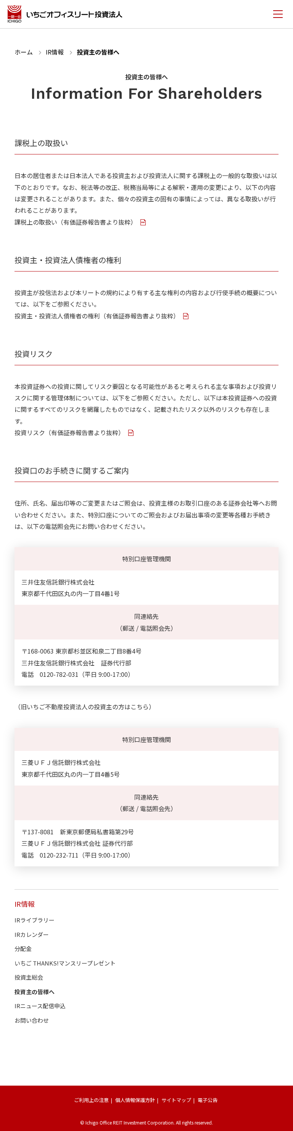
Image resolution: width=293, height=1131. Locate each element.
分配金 (23, 949)
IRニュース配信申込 (40, 1006)
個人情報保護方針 (135, 1100)
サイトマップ (176, 1100)
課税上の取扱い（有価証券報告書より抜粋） (76, 222)
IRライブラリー (34, 920)
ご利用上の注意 (91, 1100)
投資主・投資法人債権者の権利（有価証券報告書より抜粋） (97, 315)
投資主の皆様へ (34, 992)
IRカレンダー (31, 934)
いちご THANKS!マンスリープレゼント (65, 963)
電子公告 (207, 1100)
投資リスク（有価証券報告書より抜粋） (70, 432)
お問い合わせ (31, 1020)
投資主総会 (28, 977)
